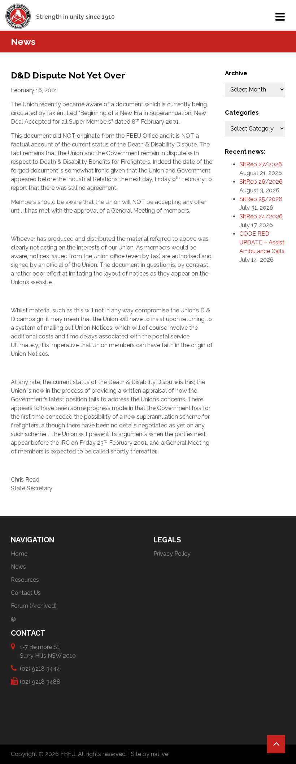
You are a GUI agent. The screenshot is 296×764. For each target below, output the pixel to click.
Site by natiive (149, 754)
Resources (25, 579)
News (18, 566)
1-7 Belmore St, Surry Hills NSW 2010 (48, 651)
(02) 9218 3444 (40, 668)
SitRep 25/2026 (260, 199)
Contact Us (26, 592)
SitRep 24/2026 (261, 216)
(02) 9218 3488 (40, 681)
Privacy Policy (172, 553)
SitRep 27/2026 (260, 164)
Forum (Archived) (34, 605)
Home (19, 553)
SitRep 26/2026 (261, 181)
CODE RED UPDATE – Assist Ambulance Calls (261, 242)
